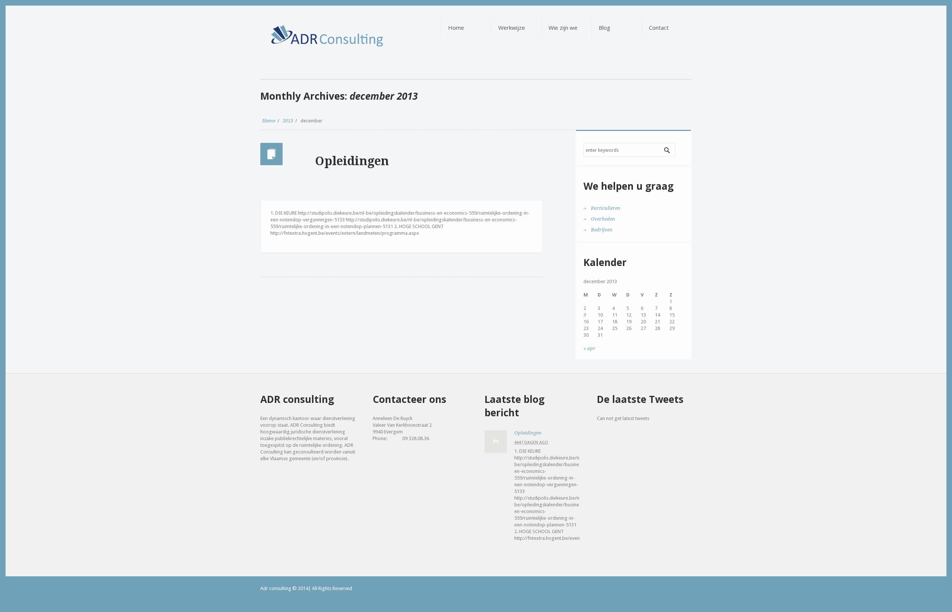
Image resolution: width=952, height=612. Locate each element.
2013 (288, 121)
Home (268, 121)
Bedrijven (601, 230)
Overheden (603, 219)
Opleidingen (352, 161)
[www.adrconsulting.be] (307, 30)
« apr (589, 348)
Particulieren (605, 208)
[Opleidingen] (496, 441)
